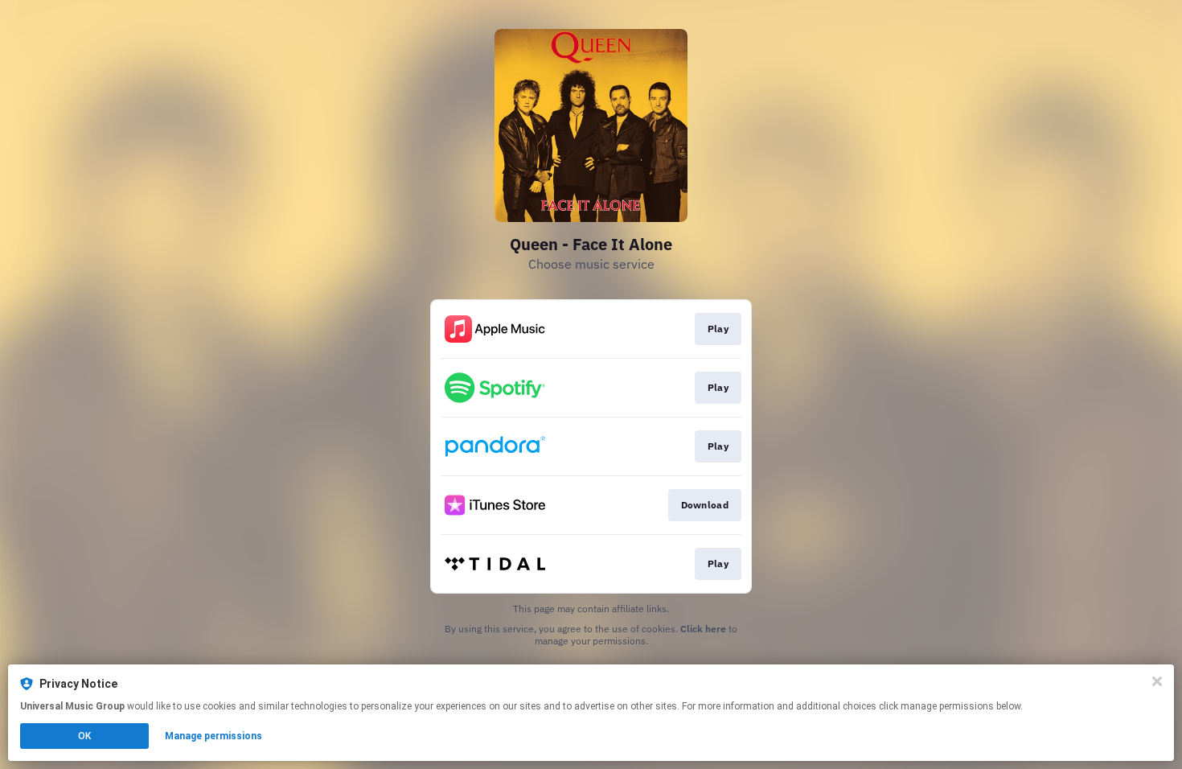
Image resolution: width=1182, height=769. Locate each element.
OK (84, 736)
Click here (703, 629)
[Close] (1157, 681)
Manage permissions (213, 736)
